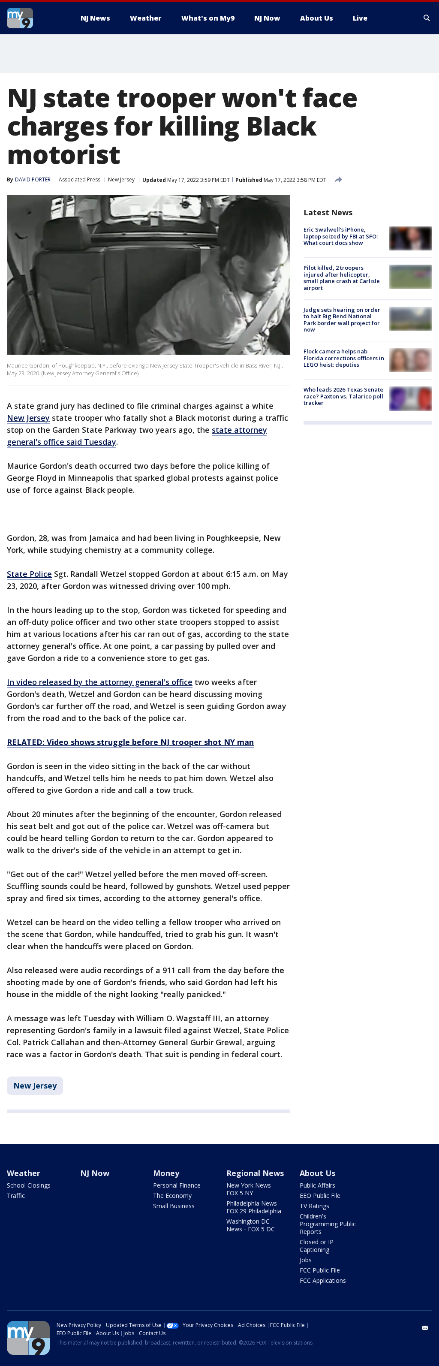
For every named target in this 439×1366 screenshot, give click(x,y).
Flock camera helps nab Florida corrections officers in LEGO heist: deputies (344, 357)
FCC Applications (323, 1280)
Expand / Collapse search (427, 18)
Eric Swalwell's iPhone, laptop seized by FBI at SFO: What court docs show (341, 236)
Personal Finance (177, 1185)
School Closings (29, 1185)
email (425, 1328)
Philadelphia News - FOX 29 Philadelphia (253, 1207)
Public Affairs (317, 1185)
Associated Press (79, 179)
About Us (317, 1173)
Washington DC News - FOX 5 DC (250, 1225)
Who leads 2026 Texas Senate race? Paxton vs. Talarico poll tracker (343, 396)
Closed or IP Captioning (317, 1246)
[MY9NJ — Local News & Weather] (35, 18)
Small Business (174, 1206)
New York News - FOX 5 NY (250, 1189)
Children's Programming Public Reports (328, 1224)
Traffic (16, 1195)
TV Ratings (314, 1206)
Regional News (255, 1173)
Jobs (306, 1260)
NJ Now (94, 1173)
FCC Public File (320, 1270)
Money (166, 1173)
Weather (23, 1173)
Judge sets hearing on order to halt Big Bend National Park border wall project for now (342, 320)
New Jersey (121, 179)
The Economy (172, 1195)
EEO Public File (320, 1195)
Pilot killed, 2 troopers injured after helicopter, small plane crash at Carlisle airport (342, 278)
